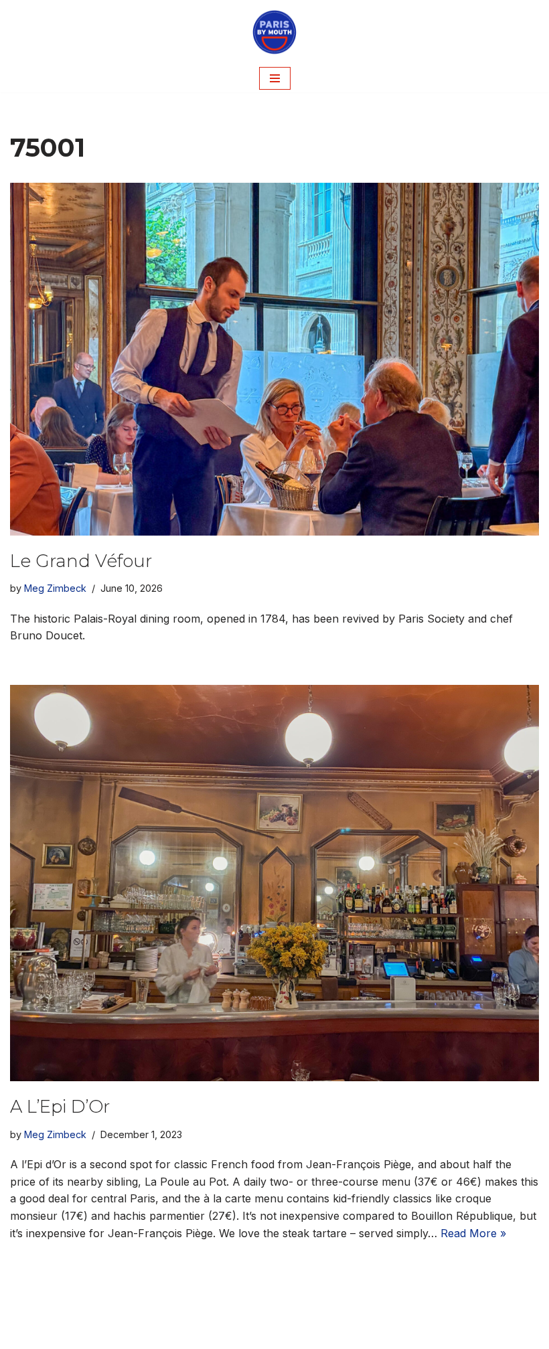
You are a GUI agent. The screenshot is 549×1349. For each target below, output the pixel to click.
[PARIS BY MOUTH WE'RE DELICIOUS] (274, 32)
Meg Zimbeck (55, 588)
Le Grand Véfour (81, 561)
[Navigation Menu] (275, 78)
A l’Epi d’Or (60, 1106)
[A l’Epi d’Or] (274, 883)
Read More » (473, 1233)
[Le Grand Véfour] (274, 359)
